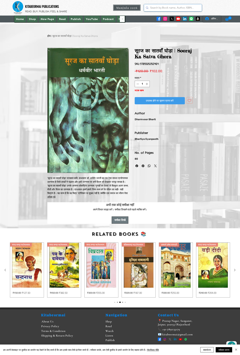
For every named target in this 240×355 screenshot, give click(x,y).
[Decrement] (137, 84)
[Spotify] (191, 19)
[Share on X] (155, 166)
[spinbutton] (142, 84)
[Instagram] (165, 19)
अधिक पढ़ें (51, 197)
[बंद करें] (236, 349)
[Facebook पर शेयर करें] (137, 166)
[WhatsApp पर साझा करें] (149, 166)
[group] (120, 270)
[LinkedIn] (185, 19)
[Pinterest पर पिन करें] (143, 166)
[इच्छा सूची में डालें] (189, 100)
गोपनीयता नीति (153, 349)
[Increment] (147, 84)
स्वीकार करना (223, 349)
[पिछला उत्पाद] (5, 270)
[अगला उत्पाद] (235, 270)
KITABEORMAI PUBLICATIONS (42, 6)
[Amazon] (198, 19)
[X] (172, 19)
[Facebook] (159, 19)
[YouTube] (178, 19)
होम (49, 35)
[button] (228, 18)
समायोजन (207, 349)
